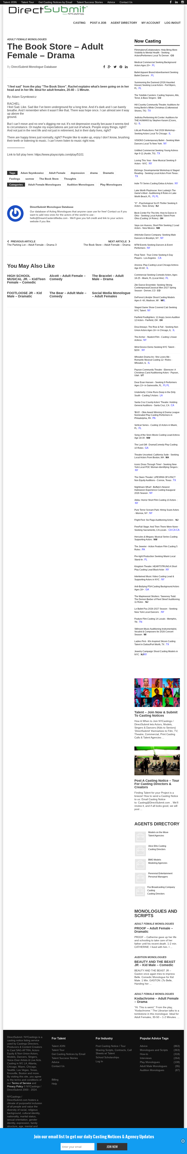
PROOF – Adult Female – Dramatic (153, 929)
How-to (144, 1054)
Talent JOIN (10, 2)
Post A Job (98, 22)
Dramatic (108, 172)
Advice (111, 2)
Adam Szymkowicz (32, 172)
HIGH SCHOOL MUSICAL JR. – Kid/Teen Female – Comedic (26, 279)
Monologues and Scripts (154, 1050)
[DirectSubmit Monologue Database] (15, 213)
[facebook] (170, 2)
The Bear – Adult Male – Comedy (67, 294)
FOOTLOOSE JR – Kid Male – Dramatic (24, 294)
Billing (55, 1079)
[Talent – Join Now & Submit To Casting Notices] (157, 692)
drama (94, 172)
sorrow (29, 178)
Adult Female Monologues (27, 39)
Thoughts (70, 178)
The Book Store (49, 178)
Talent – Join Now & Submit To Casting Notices (156, 713)
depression (78, 172)
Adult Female (57, 172)
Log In (99, 1061)
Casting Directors (156, 849)
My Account (151, 22)
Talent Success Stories (90, 2)
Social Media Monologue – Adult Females (111, 294)
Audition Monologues (80, 184)
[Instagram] (182, 2)
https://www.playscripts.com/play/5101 (59, 154)
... (163, 737)
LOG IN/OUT (173, 22)
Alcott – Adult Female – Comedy (67, 277)
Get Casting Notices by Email (55, 2)
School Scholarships (107, 1057)
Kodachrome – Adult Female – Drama (156, 1000)
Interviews (146, 1058)
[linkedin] (176, 2)
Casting (79, 22)
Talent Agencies (156, 835)
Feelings (14, 178)
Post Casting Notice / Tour (111, 1046)
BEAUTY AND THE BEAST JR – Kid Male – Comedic (154, 963)
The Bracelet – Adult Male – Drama (108, 277)
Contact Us (126, 2)
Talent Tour (27, 2)
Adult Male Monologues (153, 1066)
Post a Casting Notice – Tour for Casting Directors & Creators (156, 784)
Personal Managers (158, 876)
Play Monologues (111, 184)
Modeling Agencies (157, 863)
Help (54, 1083)
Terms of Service (21, 1083)
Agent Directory (124, 22)
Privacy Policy (15, 1086)
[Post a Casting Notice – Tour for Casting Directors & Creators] (157, 760)
